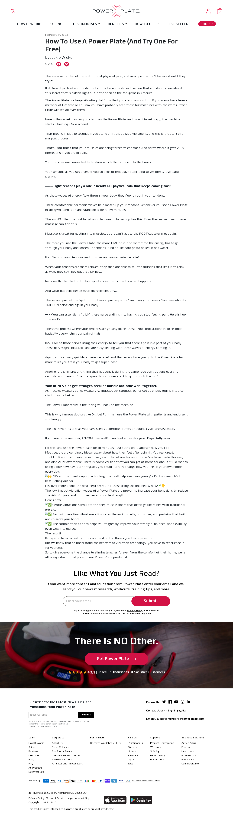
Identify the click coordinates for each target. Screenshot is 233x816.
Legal (70, 798)
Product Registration (162, 743)
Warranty (155, 747)
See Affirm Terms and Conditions (146, 781)
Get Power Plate (113, 659)
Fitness (185, 747)
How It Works (29, 24)
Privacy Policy (134, 610)
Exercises (34, 755)
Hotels (132, 751)
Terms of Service (55, 798)
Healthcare (187, 751)
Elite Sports (188, 759)
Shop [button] (205, 24)
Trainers (132, 747)
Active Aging (188, 743)
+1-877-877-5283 (174, 711)
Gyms (131, 759)
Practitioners (135, 743)
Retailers (133, 755)
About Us (57, 743)
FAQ (31, 764)
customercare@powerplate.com (181, 719)
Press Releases (60, 747)
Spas (130, 764)
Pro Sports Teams (62, 751)
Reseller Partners (62, 759)
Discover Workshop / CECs (105, 743)
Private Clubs (189, 755)
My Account (157, 759)
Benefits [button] (116, 24)
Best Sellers (178, 24)
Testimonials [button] (84, 24)
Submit (151, 601)
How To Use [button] (145, 24)
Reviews (33, 751)
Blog (31, 759)
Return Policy (158, 755)
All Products (35, 768)
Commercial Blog (190, 764)
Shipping (155, 751)
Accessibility (82, 798)
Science (57, 24)
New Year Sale (37, 772)
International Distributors (66, 755)
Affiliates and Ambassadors (67, 764)
